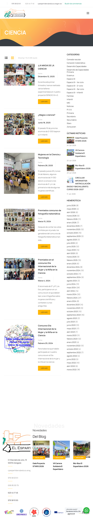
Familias (70, 96)
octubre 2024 (72, 274)
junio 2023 (71, 325)
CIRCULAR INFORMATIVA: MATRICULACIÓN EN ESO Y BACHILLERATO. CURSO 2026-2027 (78, 184)
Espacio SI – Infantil (75, 92)
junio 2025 (71, 246)
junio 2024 (71, 284)
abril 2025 (71, 253)
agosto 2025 (72, 239)
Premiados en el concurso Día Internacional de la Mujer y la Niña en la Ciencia (47, 266)
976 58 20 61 (16, 4)
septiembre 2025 (74, 236)
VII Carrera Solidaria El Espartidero (80, 153)
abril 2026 (71, 212)
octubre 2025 (72, 233)
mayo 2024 (71, 287)
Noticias (70, 106)
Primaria (70, 113)
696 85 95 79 (13, 485)
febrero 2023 (72, 339)
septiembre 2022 (74, 352)
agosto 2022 (72, 356)
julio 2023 (71, 321)
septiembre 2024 (74, 277)
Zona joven (71, 126)
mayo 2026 (71, 209)
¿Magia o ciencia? (46, 114)
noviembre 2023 (73, 308)
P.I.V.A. (69, 109)
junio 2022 (71, 359)
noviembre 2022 (73, 345)
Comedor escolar (74, 59)
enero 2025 (71, 263)
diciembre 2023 (73, 304)
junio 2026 (71, 205)
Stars (69, 123)
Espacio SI (71, 79)
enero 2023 (71, 342)
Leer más (44, 101)
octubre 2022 (72, 349)
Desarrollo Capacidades (76, 66)
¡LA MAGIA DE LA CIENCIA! (46, 67)
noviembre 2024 (73, 270)
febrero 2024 (72, 298)
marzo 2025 (71, 256)
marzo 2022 (71, 369)
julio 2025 (71, 243)
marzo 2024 (71, 294)
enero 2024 (71, 301)
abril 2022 (71, 366)
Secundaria (71, 120)
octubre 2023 (72, 311)
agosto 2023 (72, 318)
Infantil (70, 99)
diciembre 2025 (73, 226)
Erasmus (70, 75)
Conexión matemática (76, 63)
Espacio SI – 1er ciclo (75, 82)
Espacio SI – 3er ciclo (75, 89)
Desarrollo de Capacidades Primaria (78, 70)
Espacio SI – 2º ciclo (75, 85)
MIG (68, 103)
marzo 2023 (71, 335)
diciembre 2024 (73, 267)
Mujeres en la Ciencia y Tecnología (49, 156)
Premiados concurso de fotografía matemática (49, 212)
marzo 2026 (72, 215)
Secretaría (71, 116)
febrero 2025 (72, 260)
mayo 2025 (71, 250)
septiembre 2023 (74, 315)
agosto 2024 (72, 280)
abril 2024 (71, 291)
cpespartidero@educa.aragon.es (50, 4)
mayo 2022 (71, 362)
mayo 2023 (71, 328)
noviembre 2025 (73, 229)
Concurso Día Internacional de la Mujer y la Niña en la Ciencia (47, 330)
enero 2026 (71, 222)
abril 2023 (71, 332)
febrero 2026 (72, 219)
